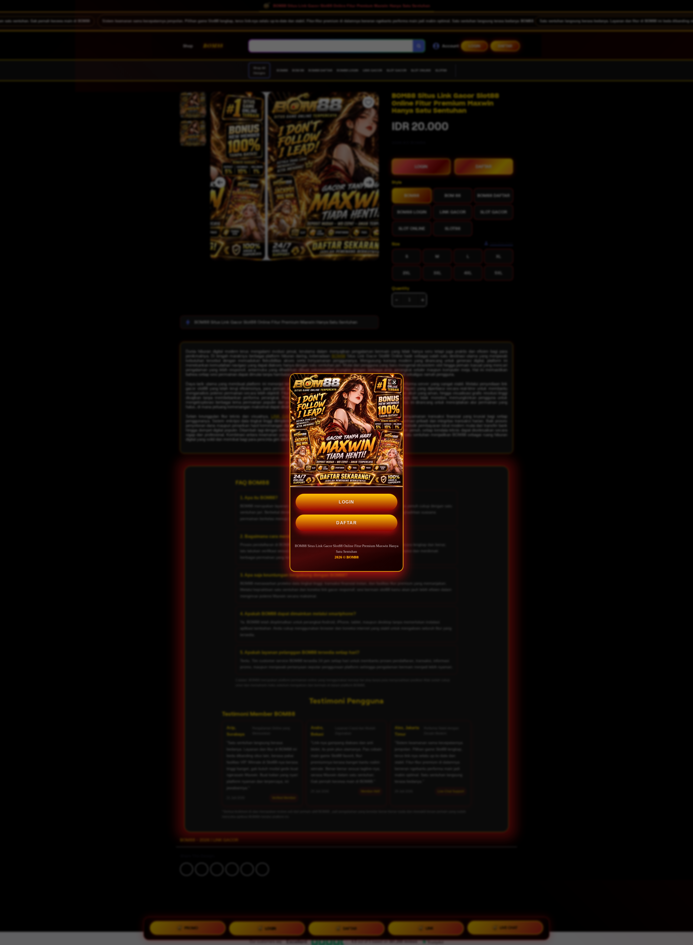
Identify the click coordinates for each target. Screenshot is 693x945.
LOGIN (346, 502)
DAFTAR (346, 523)
